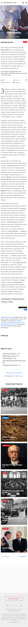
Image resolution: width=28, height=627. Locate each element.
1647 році (22, 107)
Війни (25, 42)
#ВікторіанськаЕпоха (18, 299)
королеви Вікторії (6, 179)
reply (26, 80)
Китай (17, 36)
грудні (9, 222)
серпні (23, 280)
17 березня (6, 556)
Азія (12, 373)
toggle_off (26, 3)
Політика (5, 390)
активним (3, 325)
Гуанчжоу (13, 36)
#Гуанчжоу (4, 302)
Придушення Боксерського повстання (14, 360)
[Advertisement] (14, 579)
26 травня (17, 262)
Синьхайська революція (10, 365)
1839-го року (19, 376)
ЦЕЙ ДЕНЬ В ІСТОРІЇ (9, 2)
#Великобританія (6, 299)
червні (23, 231)
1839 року (9, 177)
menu (2, 3)
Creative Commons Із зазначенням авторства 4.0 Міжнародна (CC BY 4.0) (12, 322)
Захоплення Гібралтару (10, 353)
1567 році (6, 103)
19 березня (22, 556)
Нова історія (17, 373)
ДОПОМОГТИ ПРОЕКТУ (14, 599)
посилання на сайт (22, 619)
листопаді (23, 208)
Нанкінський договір (9, 356)
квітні (10, 231)
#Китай (10, 302)
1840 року (15, 231)
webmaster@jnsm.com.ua (14, 622)
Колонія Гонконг (8, 358)
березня (12, 376)
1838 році (10, 165)
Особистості (6, 445)
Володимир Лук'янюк (7, 42)
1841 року (23, 262)
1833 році (10, 150)
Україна (5, 501)
